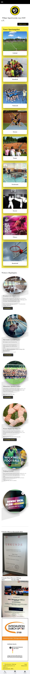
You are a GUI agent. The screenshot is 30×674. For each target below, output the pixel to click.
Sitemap (14, 664)
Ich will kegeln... (8, 354)
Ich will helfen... (8, 397)
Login (25, 664)
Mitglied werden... (23, 24)
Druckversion (7, 664)
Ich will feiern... (8, 308)
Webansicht (24, 665)
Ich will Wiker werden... (9, 439)
